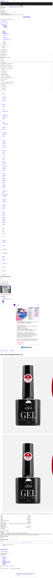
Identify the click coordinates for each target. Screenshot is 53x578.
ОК (18, 575)
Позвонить (2, 22)
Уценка (4, 41)
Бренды (3, 31)
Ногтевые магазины (6, 561)
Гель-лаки (6, 350)
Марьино (5, 26)
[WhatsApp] (4, 555)
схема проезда (3, 296)
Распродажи (5, 37)
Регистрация (2, 7)
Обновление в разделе (4, 1)
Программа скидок (6, 39)
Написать (6, 22)
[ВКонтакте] (0, 555)
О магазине (4, 564)
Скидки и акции (5, 33)
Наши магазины (4, 24)
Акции (4, 35)
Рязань (5, 27)
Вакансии (4, 563)
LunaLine (13, 350)
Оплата (3, 560)
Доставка (4, 32)
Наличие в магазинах (27, 542)
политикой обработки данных (28, 574)
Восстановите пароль (15, 6)
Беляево (5, 25)
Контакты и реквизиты (6, 562)
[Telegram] (3, 555)
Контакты (4, 43)
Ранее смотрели (3, 549)
